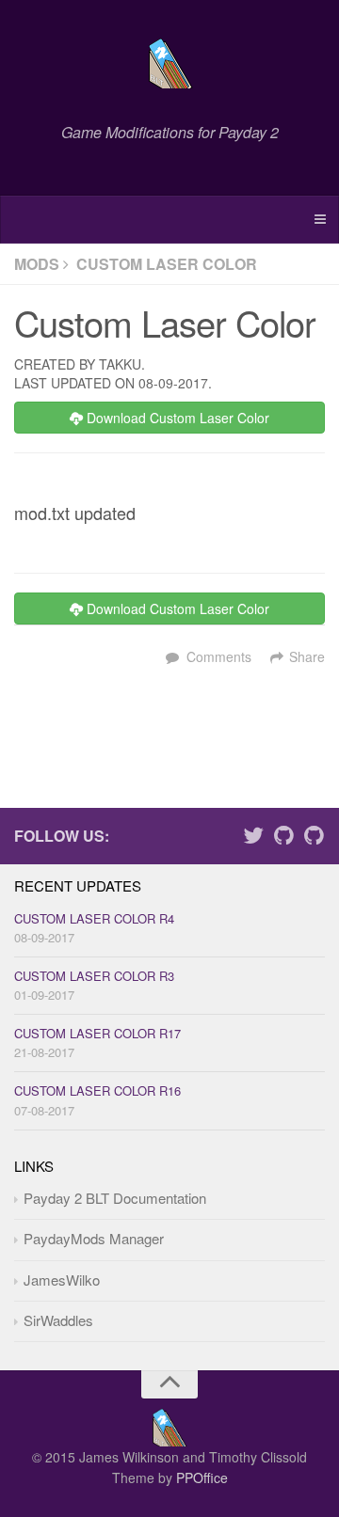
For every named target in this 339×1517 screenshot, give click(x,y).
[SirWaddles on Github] (313, 838)
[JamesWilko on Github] (283, 838)
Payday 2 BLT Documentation (115, 1198)
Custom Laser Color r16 (97, 1090)
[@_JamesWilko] (253, 838)
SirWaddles (58, 1320)
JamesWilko (62, 1279)
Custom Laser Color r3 (94, 976)
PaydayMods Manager (94, 1238)
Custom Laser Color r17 (97, 1033)
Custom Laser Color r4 (94, 918)
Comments (218, 656)
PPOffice (202, 1477)
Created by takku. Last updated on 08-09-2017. (113, 373)
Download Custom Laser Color (176, 417)
